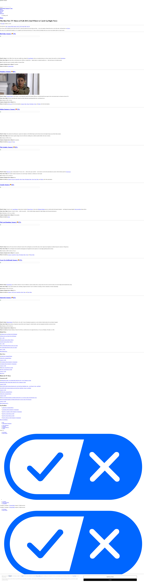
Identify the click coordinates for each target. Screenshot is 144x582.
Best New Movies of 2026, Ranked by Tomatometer (11, 417)
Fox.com (13, 179)
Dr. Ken (68, 28)
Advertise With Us (5, 427)
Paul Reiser (63, 58)
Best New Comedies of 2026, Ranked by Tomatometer (12, 411)
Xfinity (42, 179)
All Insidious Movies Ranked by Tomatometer (10, 409)
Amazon (9, 26)
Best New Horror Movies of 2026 (8, 415)
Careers (3, 428)
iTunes (23, 179)
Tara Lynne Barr (78, 209)
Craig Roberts (30, 58)
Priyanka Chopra (10, 96)
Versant (10, 575)
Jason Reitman (15, 209)
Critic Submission (5, 425)
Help (3, 422)
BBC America (13, 26)
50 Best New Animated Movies (7, 407)
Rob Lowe (8, 171)
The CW (28, 26)
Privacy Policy (4, 433)
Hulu (23, 26)
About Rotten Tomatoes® (6, 423)
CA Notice (4, 501)
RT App (1, 11)
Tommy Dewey (30, 209)
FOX (21, 26)
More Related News (3, 351)
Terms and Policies (5, 502)
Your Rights (74, 575)
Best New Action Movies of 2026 (8, 413)
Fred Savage (68, 171)
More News (2, 373)
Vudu (14, 141)
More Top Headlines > (4, 419)
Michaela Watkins (41, 209)
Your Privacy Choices (7, 500)
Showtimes (2, 13)
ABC (6, 26)
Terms (22, 575)
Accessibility (4, 503)
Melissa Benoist (9, 322)
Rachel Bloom (9, 284)
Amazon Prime (10, 66)
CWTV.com (13, 292)
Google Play (17, 179)
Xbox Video (36, 179)
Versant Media (12, 505)
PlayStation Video (28, 179)
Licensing (4, 426)
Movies (1, 9)
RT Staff (2, 23)
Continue (110, 579)
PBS (25, 26)
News (1, 12)
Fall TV (18, 26)
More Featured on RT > (4, 403)
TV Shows (2, 10)
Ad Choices (4, 432)
